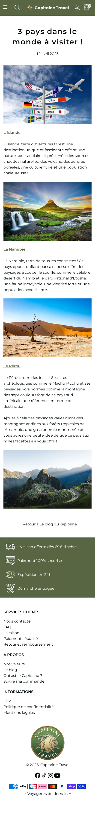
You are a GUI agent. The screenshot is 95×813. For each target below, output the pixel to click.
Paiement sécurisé (20, 638)
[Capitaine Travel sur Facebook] (38, 775)
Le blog (10, 670)
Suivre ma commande (24, 681)
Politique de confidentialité (28, 707)
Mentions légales (19, 712)
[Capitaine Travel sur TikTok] (45, 775)
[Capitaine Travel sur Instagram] (51, 775)
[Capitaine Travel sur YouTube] (57, 775)
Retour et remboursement (28, 644)
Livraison (11, 633)
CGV (7, 701)
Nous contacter (17, 621)
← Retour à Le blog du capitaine (47, 524)
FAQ (7, 627)
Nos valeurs (14, 664)
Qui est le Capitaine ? (22, 675)
